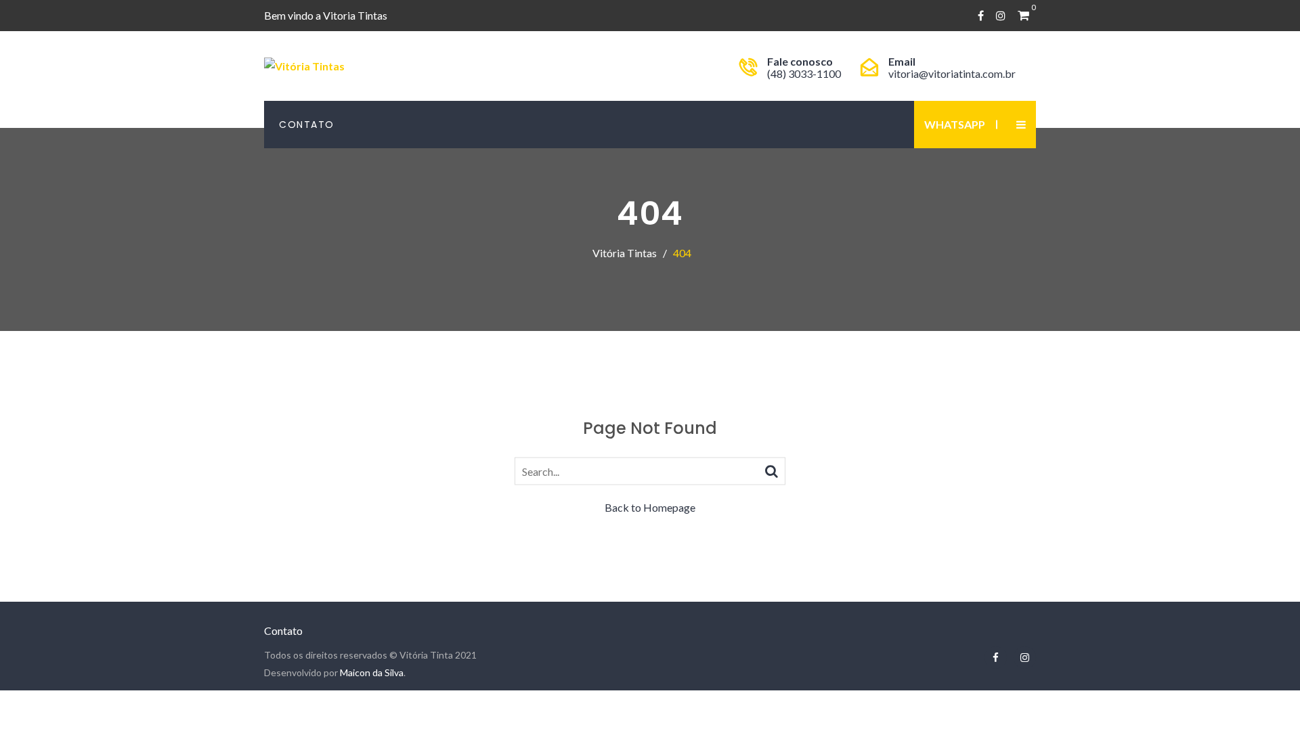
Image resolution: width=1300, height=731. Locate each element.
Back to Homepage (650, 507)
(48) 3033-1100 (804, 73)
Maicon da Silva (372, 672)
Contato (306, 124)
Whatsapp (954, 124)
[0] (1023, 15)
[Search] (771, 470)
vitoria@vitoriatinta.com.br (952, 73)
